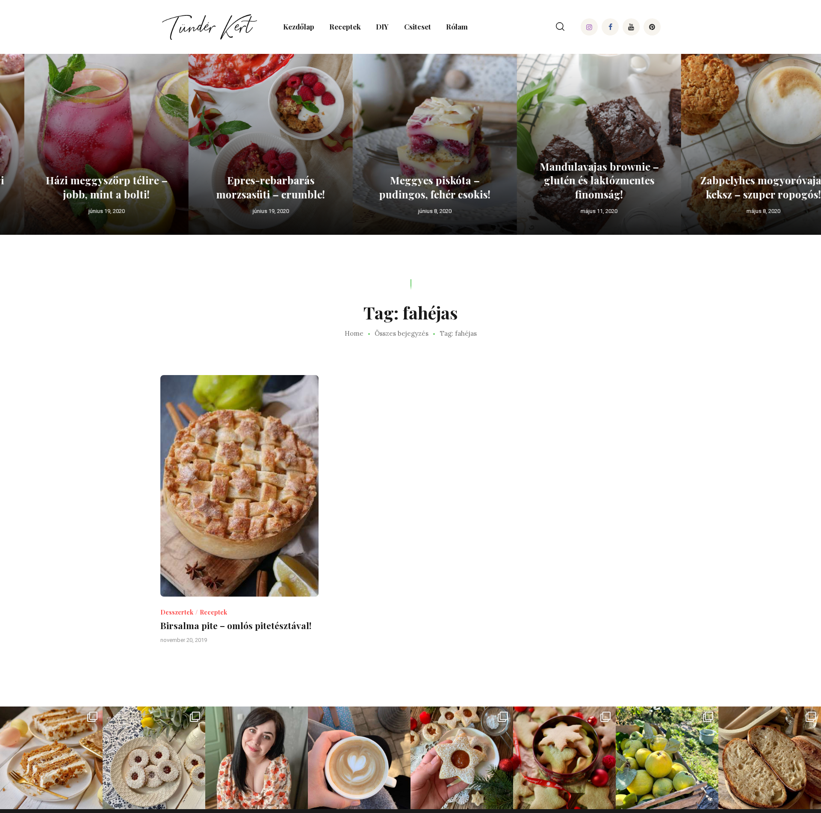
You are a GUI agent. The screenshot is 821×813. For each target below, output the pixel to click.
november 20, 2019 (183, 640)
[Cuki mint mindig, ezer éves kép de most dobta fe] (359, 758)
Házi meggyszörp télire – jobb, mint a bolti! (82, 187)
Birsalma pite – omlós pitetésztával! (235, 625)
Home (354, 333)
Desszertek (176, 612)
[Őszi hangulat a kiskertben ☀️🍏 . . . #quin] (667, 758)
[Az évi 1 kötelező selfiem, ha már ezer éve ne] (256, 758)
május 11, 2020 (574, 211)
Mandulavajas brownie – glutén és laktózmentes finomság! (575, 180)
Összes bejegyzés (401, 333)
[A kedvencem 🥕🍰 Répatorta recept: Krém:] (51, 758)
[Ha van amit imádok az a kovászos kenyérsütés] (769, 758)
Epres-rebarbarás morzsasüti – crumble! (246, 187)
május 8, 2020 (739, 211)
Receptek (213, 612)
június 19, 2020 (82, 211)
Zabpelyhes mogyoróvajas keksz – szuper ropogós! (739, 187)
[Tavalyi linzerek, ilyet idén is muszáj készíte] (461, 758)
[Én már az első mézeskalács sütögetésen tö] (564, 758)
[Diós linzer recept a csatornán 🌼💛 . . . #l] (154, 758)
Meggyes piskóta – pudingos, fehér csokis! (410, 187)
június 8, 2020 (410, 211)
